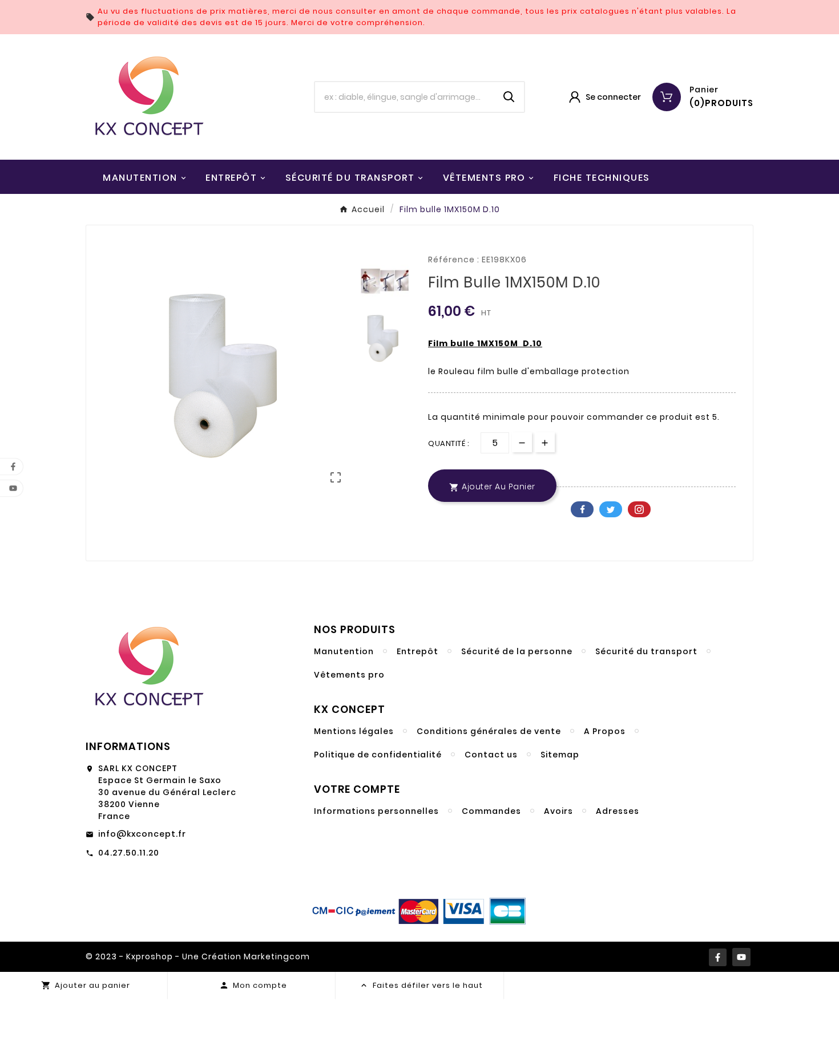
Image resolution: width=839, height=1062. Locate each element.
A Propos (605, 731)
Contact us (491, 754)
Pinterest (639, 509)
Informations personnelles (376, 811)
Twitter (610, 509)
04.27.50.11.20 (128, 852)
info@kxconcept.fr (142, 834)
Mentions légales (354, 731)
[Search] (509, 97)
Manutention (344, 651)
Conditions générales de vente (489, 731)
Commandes (491, 811)
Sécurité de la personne (516, 651)
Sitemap (559, 754)
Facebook (582, 509)
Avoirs (558, 811)
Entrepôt (417, 651)
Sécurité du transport (646, 651)
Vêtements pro (349, 674)
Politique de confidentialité (378, 754)
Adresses (617, 811)
